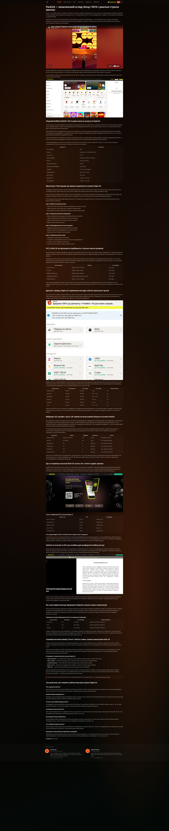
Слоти (74, 2)
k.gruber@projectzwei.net (58, 757)
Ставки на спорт (67, 2)
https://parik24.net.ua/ (56, 21)
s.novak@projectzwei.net (98, 757)
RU (121, 2)
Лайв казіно (96, 2)
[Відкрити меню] (47, 2)
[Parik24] (112, 2)
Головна (59, 2)
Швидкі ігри (88, 2)
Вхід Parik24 (81, 2)
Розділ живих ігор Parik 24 (52, 537)
